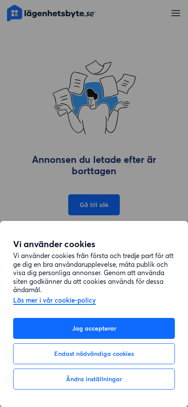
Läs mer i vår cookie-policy (54, 300)
